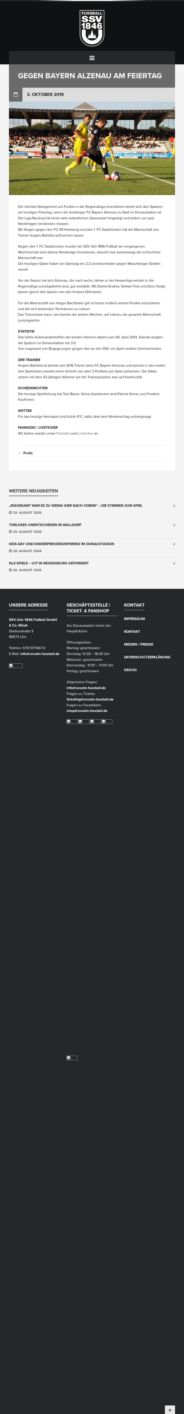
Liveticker (85, 433)
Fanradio (63, 433)
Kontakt (132, 631)
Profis (28, 453)
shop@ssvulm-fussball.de (87, 711)
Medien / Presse (138, 644)
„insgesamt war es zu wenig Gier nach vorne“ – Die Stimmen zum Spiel (75, 505)
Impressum (134, 619)
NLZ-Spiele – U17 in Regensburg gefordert (49, 563)
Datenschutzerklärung (147, 657)
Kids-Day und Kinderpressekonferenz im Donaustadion (61, 544)
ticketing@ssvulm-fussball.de (90, 699)
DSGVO (130, 670)
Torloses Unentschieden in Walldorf (45, 525)
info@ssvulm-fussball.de (39, 654)
